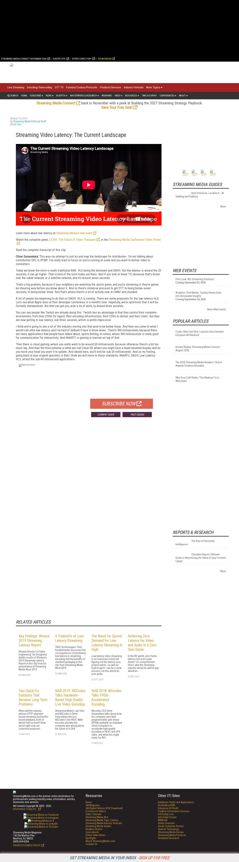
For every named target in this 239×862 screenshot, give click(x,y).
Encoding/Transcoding (39, 87)
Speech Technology (168, 829)
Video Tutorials (93, 814)
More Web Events (216, 309)
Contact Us (91, 844)
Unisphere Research (168, 838)
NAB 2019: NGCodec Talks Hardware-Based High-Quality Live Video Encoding (70, 697)
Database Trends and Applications (176, 802)
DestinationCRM (166, 805)
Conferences (167, 95)
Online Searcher (166, 823)
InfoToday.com (166, 814)
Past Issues (137, 414)
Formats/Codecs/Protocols (81, 87)
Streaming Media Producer (172, 835)
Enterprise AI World (168, 808)
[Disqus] (89, 475)
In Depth (60, 95)
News (49, 95)
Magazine (93, 805)
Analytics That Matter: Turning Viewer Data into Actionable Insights (198, 294)
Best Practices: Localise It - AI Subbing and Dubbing (200, 194)
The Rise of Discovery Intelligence (195, 542)
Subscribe (35, 95)
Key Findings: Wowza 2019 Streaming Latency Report (34, 640)
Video (117, 95)
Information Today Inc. (25, 808)
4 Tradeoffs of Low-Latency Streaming (70, 638)
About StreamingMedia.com (100, 841)
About (182, 95)
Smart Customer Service (171, 826)
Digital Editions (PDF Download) (104, 808)
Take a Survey (149, 95)
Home (24, 95)
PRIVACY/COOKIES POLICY (27, 845)
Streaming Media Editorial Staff (29, 121)
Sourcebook (105, 58)
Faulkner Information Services (174, 811)
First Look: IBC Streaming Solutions (195, 279)
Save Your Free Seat (116, 107)
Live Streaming (15, 87)
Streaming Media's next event (74, 233)
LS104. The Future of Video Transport (72, 239)
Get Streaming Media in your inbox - (119, 857)
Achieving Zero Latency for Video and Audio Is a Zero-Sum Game (142, 643)
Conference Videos (96, 811)
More (223, 206)
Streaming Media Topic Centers (102, 820)
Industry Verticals (133, 87)
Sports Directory (81, 58)
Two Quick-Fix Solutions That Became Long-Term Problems (33, 697)
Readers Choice (94, 829)
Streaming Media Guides (98, 826)
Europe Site (59, 58)
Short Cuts (15, 124)
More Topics (153, 87)
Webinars (107, 95)
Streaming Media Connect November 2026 (23, 58)
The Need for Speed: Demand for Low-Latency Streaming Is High (106, 643)
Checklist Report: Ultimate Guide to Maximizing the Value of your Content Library (201, 558)
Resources (131, 95)
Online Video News (95, 835)
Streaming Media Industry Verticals (104, 823)
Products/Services (110, 87)
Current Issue (105, 414)
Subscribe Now (119, 404)
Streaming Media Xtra (97, 817)
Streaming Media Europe (171, 832)
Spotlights (91, 838)
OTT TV (59, 87)
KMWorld (162, 820)
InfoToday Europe (167, 817)
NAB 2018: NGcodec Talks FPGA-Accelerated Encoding (106, 697)
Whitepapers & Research (83, 95)
